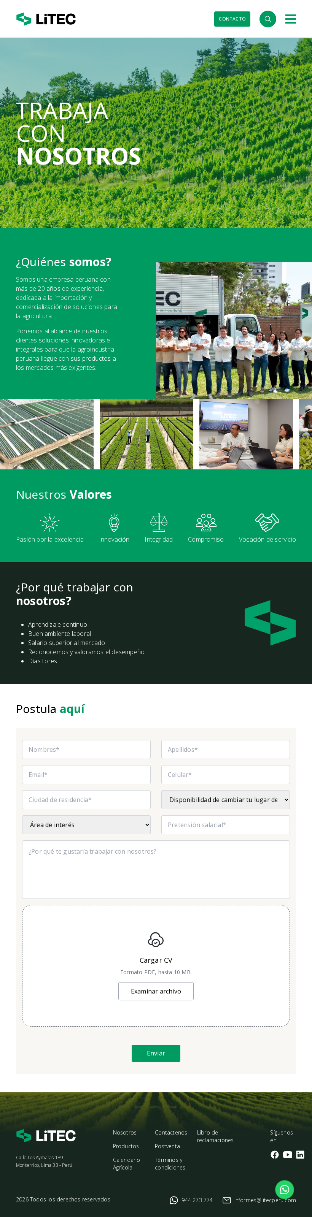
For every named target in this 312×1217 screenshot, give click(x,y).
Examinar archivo (156, 991)
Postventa (167, 1146)
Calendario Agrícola (126, 1163)
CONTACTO (232, 19)
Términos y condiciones (170, 1163)
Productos (126, 1146)
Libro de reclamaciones (215, 1136)
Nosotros (125, 1132)
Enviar (156, 1053)
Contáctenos (171, 1132)
